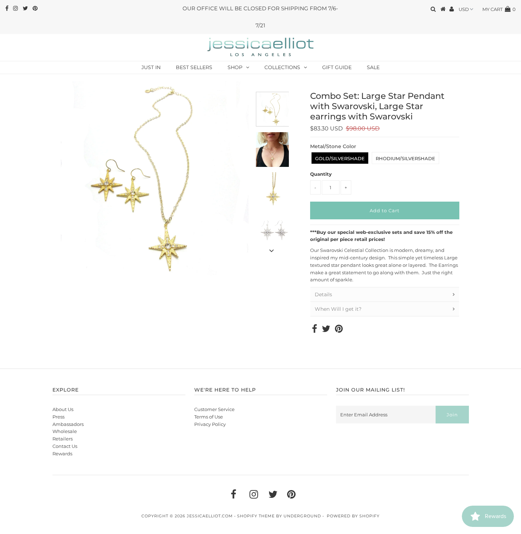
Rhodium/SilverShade (405, 158)
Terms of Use (208, 417)
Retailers (62, 439)
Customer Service (214, 409)
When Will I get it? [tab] (338, 309)
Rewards (62, 453)
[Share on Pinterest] (339, 330)
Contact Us (64, 446)
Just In (151, 67)
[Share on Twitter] (326, 330)
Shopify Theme (256, 515)
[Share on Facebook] (314, 330)
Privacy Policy (210, 424)
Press (58, 417)
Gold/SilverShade (340, 158)
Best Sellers (194, 67)
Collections (282, 67)
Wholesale (64, 431)
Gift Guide (337, 67)
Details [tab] (323, 294)
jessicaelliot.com (210, 515)
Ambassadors (68, 424)
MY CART (499, 9)
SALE (373, 67)
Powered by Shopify (353, 515)
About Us (62, 409)
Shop (235, 67)
